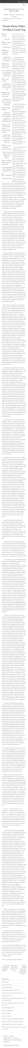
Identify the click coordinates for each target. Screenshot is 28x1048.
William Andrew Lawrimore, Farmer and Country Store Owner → (22, 970)
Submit (24, 5)
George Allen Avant (6, 996)
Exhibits (6, 15)
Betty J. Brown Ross (6, 984)
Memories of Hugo (6, 1016)
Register (25, 1)
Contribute (14, 16)
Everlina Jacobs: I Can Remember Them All (12, 993)
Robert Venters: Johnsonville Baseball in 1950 (12, 1019)
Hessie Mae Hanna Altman (8, 1008)
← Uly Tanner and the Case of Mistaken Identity (6, 968)
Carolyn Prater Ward (7, 987)
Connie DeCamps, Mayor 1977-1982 (10, 990)
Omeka (16, 1045)
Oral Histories (5, 979)
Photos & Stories (20, 15)
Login (19, 1)
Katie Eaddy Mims (6, 1013)
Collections (12, 15)
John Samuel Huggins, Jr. (8, 1010)
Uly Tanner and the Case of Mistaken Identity (12, 1021)
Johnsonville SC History (14, 10)
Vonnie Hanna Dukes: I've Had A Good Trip (12, 1024)
